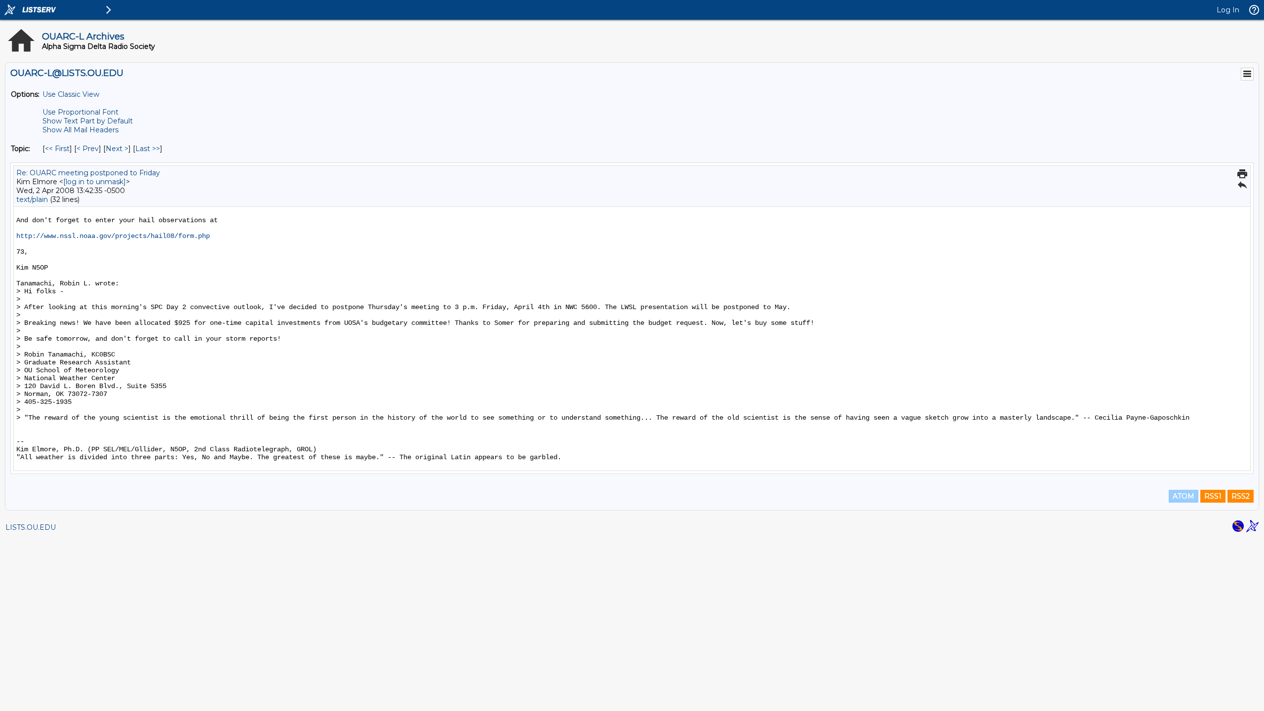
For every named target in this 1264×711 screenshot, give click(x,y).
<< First (57, 148)
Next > (117, 148)
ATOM (1183, 496)
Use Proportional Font (80, 112)
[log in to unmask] (94, 181)
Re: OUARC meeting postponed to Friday (88, 172)
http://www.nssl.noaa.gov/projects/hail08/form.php (113, 236)
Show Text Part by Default (87, 121)
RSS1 (1213, 496)
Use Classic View (70, 94)
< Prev (88, 148)
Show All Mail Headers (80, 129)
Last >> (147, 148)
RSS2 (1240, 496)
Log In (1228, 9)
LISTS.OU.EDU (30, 527)
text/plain (32, 199)
